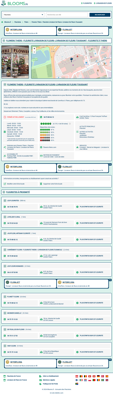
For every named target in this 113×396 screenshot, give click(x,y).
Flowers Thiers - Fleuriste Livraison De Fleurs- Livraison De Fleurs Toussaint (57, 22)
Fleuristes (87, 3)
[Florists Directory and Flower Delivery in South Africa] (76, 384)
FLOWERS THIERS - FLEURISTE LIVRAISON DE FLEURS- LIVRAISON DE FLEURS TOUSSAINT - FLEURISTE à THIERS (56, 40)
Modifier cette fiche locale (15, 184)
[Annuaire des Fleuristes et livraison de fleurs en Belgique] (81, 376)
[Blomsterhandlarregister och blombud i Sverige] (102, 380)
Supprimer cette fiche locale (52, 184)
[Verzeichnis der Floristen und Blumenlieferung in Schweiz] (89, 376)
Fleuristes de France (14, 376)
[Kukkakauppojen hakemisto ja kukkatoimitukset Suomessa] (76, 380)
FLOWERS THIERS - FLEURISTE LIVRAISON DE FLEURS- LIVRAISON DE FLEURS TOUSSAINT (47, 84)
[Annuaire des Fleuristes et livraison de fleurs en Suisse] (94, 376)
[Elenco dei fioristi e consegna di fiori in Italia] (81, 380)
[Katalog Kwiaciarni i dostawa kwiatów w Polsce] (89, 380)
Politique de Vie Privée (50, 384)
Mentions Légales (49, 380)
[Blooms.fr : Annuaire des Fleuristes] (15, 3)
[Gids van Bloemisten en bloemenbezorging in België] (85, 376)
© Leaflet (103, 78)
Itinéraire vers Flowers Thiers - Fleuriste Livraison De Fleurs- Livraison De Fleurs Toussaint (20, 147)
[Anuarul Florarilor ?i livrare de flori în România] (98, 380)
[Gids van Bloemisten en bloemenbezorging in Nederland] (85, 380)
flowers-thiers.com (49, 147)
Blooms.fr (7, 22)
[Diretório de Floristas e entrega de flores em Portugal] (94, 380)
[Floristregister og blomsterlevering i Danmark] (102, 376)
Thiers (26, 22)
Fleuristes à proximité (18, 192)
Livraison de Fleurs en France (17, 380)
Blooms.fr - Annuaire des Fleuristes (59, 389)
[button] (71, 60)
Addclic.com (59, 393)
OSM (109, 78)
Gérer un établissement (51, 376)
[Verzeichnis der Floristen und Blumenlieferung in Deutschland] (98, 376)
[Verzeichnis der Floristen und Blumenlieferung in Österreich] (76, 376)
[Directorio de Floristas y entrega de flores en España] (106, 376)
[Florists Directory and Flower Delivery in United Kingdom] (106, 380)
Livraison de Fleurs (104, 3)
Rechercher (100, 15)
